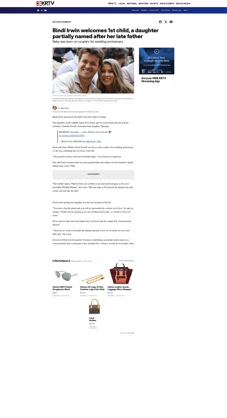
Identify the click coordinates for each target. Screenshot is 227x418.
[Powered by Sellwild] (130, 333)
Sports (154, 3)
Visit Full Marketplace (126, 261)
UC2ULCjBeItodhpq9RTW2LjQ (46, 10)
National (132, 3)
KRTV (42, 10)
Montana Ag (176, 10)
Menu (111, 3)
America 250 (154, 10)
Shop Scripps (167, 3)
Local (122, 3)
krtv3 (38, 10)
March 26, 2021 (94, 141)
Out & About (165, 10)
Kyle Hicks (65, 108)
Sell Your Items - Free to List (81, 261)
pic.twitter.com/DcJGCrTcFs (72, 135)
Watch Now (182, 3)
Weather (143, 3)
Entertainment (62, 22)
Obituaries (135, 10)
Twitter (56, 211)
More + (186, 10)
